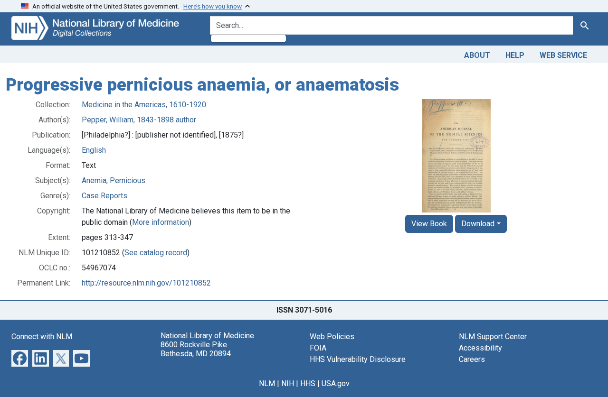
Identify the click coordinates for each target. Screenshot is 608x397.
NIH (287, 383)
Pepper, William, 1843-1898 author (139, 119)
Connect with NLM (41, 336)
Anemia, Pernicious (113, 180)
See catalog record (155, 252)
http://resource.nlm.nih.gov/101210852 (146, 282)
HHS (307, 383)
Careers (472, 359)
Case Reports (104, 195)
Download (477, 223)
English (94, 150)
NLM (267, 383)
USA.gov (336, 383)
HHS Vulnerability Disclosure (358, 359)
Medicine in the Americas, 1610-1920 (144, 104)
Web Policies (332, 336)
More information (160, 222)
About (477, 55)
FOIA (318, 347)
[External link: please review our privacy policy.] (19, 357)
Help (514, 55)
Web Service (563, 55)
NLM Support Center (493, 336)
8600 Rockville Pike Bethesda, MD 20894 (196, 349)
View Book (429, 223)
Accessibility (480, 347)
